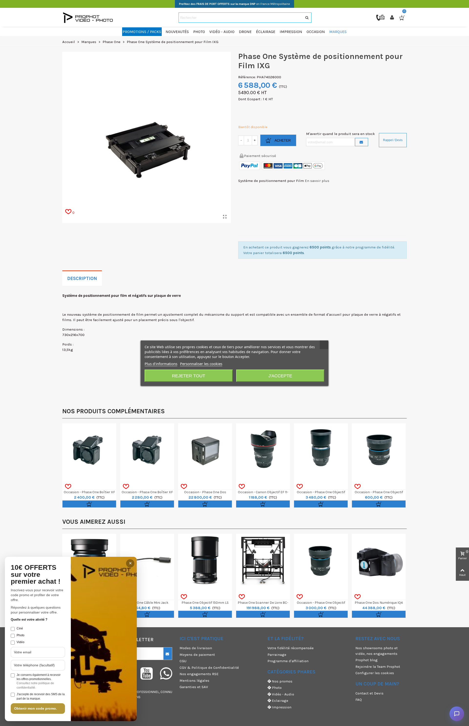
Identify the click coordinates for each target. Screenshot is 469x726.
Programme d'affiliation (288, 661)
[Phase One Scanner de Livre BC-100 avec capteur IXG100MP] (263, 561)
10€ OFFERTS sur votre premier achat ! (35, 574)
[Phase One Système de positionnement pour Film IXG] (224, 217)
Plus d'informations (161, 363)
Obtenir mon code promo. (35, 708)
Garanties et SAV (194, 687)
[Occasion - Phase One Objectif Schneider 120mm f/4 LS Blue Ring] (321, 450)
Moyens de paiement (197, 654)
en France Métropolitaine (234, 4)
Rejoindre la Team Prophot (377, 666)
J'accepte (280, 375)
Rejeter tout (188, 375)
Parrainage (276, 654)
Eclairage (280, 700)
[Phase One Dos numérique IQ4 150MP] (379, 561)
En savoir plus (317, 181)
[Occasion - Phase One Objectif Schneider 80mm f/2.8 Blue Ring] (379, 450)
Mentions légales (194, 680)
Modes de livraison (196, 648)
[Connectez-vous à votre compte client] (392, 17)
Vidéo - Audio (283, 694)
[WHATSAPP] (166, 673)
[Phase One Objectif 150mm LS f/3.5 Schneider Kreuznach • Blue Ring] (205, 561)
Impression (281, 707)
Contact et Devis (369, 693)
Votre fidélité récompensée (290, 648)
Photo (277, 687)
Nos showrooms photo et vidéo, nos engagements (376, 651)
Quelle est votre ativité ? (29, 619)
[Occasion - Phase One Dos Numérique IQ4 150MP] (205, 450)
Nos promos (282, 681)
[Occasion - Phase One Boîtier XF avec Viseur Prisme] (89, 450)
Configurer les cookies (374, 673)
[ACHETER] (89, 504)
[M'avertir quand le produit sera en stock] (361, 142)
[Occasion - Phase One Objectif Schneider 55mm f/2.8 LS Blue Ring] (321, 561)
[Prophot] (89, 17)
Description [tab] (82, 278)
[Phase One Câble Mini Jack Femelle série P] (147, 561)
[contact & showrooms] (381, 17)
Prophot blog (366, 660)
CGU (183, 661)
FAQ (358, 699)
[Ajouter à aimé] (68, 486)
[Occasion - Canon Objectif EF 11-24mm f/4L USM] (263, 450)
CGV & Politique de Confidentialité (209, 667)
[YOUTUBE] (146, 673)
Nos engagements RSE (199, 674)
